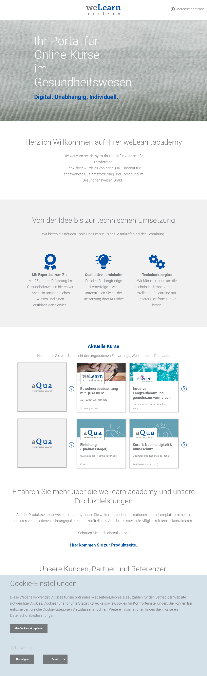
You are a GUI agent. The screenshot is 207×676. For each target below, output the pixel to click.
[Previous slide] (71, 389)
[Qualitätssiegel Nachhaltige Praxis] (42, 445)
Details (55, 659)
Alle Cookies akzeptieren (28, 628)
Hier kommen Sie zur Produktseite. (103, 545)
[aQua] (42, 389)
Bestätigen (22, 659)
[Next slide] (184, 389)
